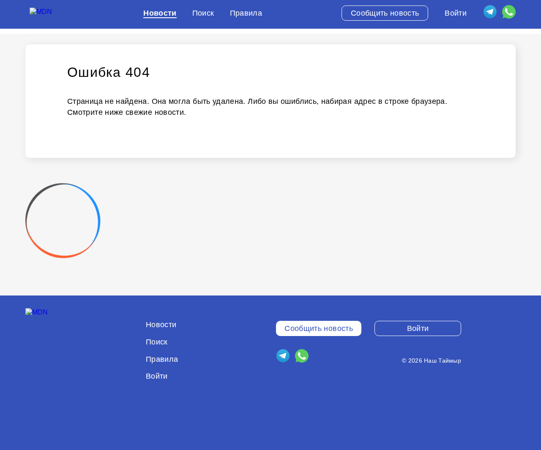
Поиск (203, 13)
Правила (246, 13)
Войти (456, 13)
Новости (160, 13)
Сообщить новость (385, 13)
